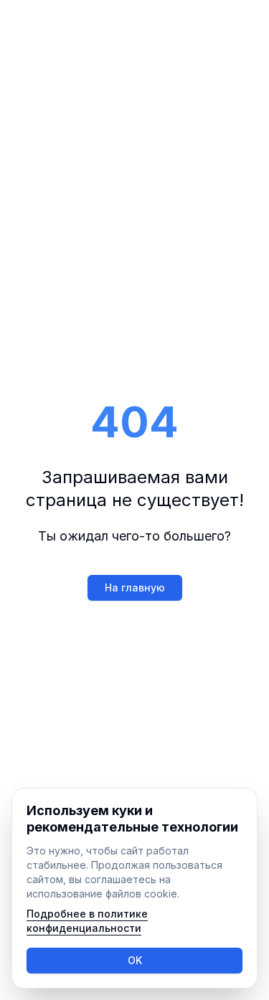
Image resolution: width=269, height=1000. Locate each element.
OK (135, 960)
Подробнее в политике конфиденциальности (87, 921)
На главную (135, 587)
